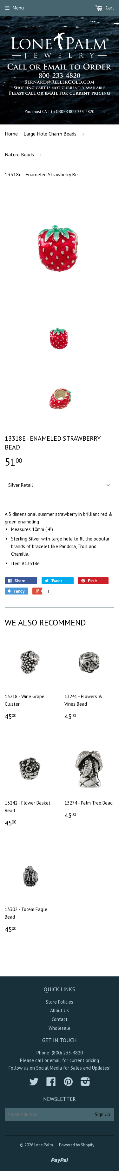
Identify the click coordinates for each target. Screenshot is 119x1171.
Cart (109, 8)
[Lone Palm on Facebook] (51, 1084)
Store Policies (59, 1002)
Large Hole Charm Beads (49, 133)
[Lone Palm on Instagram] (85, 1084)
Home (11, 133)
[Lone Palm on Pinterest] (68, 1084)
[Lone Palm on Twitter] (34, 1084)
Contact (60, 1019)
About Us (59, 1010)
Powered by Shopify (76, 1145)
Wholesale (59, 1028)
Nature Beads (19, 154)
